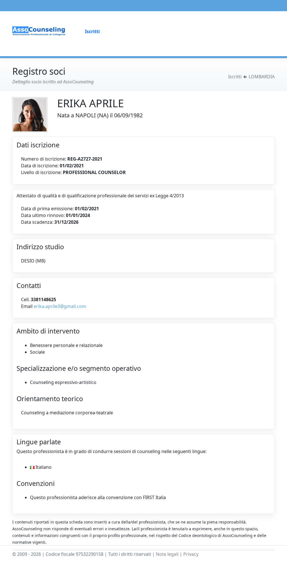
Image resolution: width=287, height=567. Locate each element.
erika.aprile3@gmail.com (60, 306)
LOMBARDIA (262, 77)
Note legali (167, 554)
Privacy (190, 554)
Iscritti (92, 31)
